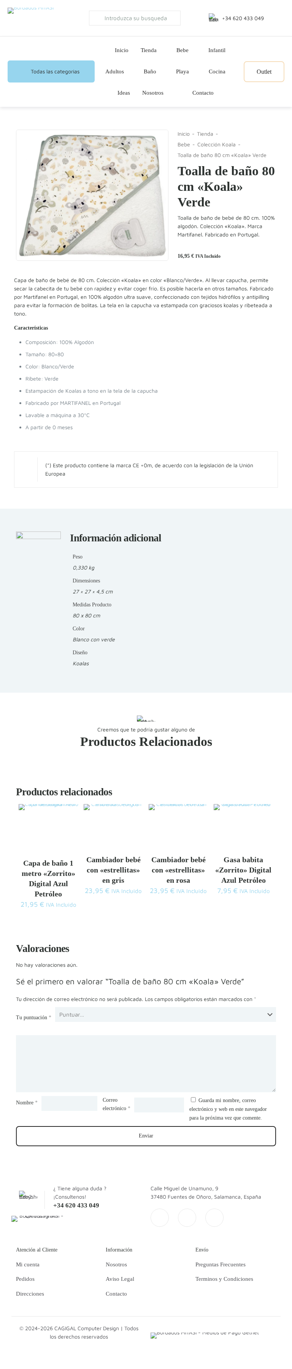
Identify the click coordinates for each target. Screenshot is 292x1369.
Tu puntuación (33, 1017)
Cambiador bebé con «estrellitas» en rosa (178, 869)
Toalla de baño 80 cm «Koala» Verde (222, 155)
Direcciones (30, 1294)
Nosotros (116, 1264)
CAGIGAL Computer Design (86, 1328)
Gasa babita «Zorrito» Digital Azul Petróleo (243, 869)
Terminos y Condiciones (224, 1279)
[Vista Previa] (68, 831)
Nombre (27, 1103)
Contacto (116, 1294)
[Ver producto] (68, 815)
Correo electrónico (116, 1104)
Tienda (205, 133)
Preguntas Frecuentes (220, 1264)
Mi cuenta (28, 1264)
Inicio (184, 133)
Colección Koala (216, 144)
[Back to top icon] (255, 1353)
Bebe (184, 144)
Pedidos (25, 1279)
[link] (38, 1219)
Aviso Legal (120, 1279)
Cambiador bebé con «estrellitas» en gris (113, 869)
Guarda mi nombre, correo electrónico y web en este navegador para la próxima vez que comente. (228, 1109)
